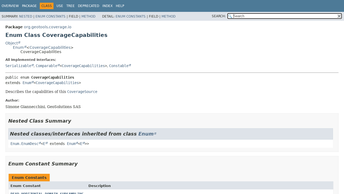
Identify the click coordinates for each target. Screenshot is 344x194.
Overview (10, 6)
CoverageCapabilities (50, 47)
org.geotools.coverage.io (47, 27)
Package (29, 6)
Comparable (46, 66)
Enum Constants (50, 16)
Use (59, 6)
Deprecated (88, 6)
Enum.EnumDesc (24, 143)
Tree (70, 6)
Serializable (18, 66)
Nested (25, 16)
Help (120, 6)
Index (107, 6)
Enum (18, 47)
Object (11, 43)
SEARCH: (219, 16)
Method (88, 16)
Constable (118, 66)
